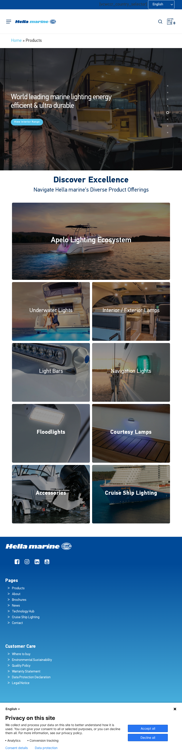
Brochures (19, 600)
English (11, 709)
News (16, 606)
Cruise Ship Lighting (26, 617)
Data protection (46, 748)
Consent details (16, 748)
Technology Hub (23, 611)
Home (16, 40)
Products (18, 588)
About (16, 594)
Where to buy (21, 654)
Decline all (147, 737)
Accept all (148, 728)
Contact (17, 623)
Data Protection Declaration (31, 677)
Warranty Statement (26, 671)
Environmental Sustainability (32, 660)
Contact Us (59, 121)
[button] (8, 21)
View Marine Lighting (28, 121)
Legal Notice (21, 683)
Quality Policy (21, 666)
